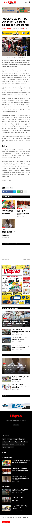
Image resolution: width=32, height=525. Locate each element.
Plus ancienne (26, 259)
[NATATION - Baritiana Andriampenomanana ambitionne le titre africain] (6, 387)
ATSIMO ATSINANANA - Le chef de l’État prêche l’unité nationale (8, 212)
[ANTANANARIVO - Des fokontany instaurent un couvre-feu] (6, 348)
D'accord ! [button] (5, 522)
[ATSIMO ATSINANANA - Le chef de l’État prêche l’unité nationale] (6, 463)
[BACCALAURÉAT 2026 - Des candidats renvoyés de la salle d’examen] (6, 508)
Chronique (5, 444)
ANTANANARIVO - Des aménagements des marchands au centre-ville (21, 331)
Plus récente (5, 259)
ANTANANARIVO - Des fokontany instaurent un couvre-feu (20, 346)
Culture (11, 441)
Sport (3, 439)
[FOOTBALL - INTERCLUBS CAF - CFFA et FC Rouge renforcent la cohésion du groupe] (6, 379)
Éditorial (12, 444)
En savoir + (10, 518)
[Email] (21, 191)
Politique (4, 441)
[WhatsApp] (18, 191)
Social (11, 187)
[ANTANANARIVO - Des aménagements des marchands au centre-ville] (6, 332)
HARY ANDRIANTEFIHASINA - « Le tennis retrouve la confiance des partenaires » (8, 232)
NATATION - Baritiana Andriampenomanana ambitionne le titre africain (21, 386)
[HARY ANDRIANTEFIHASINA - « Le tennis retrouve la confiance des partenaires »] (6, 479)
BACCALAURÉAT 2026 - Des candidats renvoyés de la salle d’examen (20, 507)
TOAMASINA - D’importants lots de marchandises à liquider (21, 338)
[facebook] (14, 425)
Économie (21, 439)
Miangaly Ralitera (6, 28)
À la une (8, 15)
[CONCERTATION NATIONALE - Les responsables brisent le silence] (6, 471)
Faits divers (24, 441)
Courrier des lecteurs (7, 447)
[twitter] (17, 425)
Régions (17, 441)
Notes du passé (20, 444)
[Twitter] (14, 191)
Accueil (3, 15)
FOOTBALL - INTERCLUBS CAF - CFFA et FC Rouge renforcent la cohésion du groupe (20, 378)
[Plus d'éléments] (25, 191)
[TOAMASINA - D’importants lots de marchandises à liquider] (6, 340)
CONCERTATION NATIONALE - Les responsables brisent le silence (23, 212)
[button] (2, 2)
